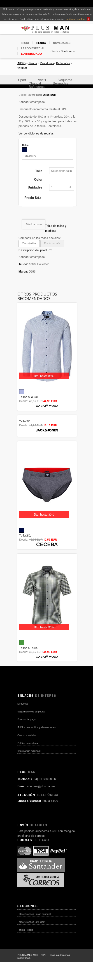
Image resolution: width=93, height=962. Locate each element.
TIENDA (41, 42)
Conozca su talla (26, 735)
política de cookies (75, 19)
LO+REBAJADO (31, 53)
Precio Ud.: (32, 197)
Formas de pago (26, 719)
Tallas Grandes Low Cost (31, 921)
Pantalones (47, 63)
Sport (22, 79)
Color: (39, 179)
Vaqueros (65, 79)
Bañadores (63, 63)
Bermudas (60, 83)
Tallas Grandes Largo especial (34, 914)
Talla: (39, 170)
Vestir (42, 79)
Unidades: (36, 187)
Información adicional (28, 751)
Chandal (35, 83)
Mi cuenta (22, 703)
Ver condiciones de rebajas (36, 133)
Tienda (32, 63)
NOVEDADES (61, 42)
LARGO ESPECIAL (33, 48)
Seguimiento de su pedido (31, 711)
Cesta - (55, 51)
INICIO (25, 42)
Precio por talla (52, 243)
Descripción (29, 243)
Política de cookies (27, 743)
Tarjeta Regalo (25, 929)
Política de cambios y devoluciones (36, 727)
